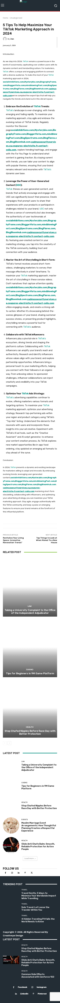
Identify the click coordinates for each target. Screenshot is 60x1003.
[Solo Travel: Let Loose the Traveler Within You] (11, 907)
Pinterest (42, 993)
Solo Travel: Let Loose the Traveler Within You (35, 908)
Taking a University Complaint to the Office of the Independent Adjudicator (30, 611)
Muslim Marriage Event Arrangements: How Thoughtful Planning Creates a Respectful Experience (38, 827)
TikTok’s (10, 110)
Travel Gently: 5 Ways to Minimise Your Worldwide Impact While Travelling (38, 896)
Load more (29, 858)
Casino (29, 669)
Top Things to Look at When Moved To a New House (46, 540)
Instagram (41, 987)
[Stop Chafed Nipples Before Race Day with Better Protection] (30, 708)
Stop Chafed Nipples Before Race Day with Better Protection (30, 732)
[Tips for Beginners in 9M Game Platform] (30, 647)
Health (29, 727)
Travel (24, 890)
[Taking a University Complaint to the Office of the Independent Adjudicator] (30, 587)
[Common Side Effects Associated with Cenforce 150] (11, 974)
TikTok (25, 61)
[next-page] (9, 743)
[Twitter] (31, 872)
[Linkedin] (18, 872)
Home (5, 18)
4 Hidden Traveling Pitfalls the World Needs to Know (38, 920)
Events (24, 819)
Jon (12, 39)
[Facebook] (5, 872)
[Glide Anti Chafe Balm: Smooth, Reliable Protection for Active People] (11, 845)
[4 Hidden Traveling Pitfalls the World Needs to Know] (11, 919)
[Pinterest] (25, 872)
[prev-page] (5, 743)
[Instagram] (12, 872)
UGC (18, 185)
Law (30, 606)
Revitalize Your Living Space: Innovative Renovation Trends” (13, 540)
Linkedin (24, 993)
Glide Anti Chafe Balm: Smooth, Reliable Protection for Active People (38, 846)
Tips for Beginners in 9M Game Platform (30, 673)
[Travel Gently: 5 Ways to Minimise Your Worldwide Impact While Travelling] (11, 893)
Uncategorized (16, 18)
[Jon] (5, 39)
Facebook (22, 987)
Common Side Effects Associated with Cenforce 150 (37, 975)
